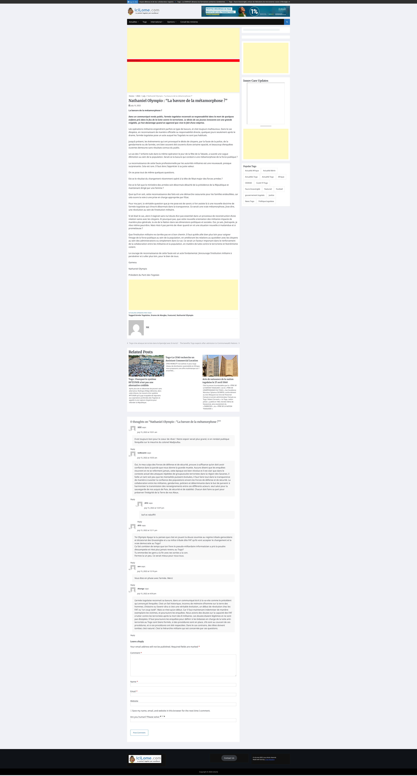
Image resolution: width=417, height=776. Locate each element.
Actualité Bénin (269, 170)
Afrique (281, 177)
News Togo (249, 201)
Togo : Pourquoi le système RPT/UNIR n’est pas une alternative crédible (142, 382)
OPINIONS (140, 313)
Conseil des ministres (189, 22)
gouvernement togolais (254, 195)
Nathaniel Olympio (185, 315)
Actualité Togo (268, 177)
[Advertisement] (183, 43)
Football (279, 189)
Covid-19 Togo (262, 183)
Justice (271, 195)
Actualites (133, 22)
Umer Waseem (270, 759)
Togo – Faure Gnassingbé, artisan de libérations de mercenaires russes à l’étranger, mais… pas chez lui (241, 2)
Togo (145, 22)
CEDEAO (248, 183)
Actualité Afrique (252, 170)
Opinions (171, 22)
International (156, 22)
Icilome (215, 772)
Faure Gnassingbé (252, 189)
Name (134, 681)
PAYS (145, 313)
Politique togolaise (266, 201)
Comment (136, 652)
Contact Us (229, 758)
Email (133, 691)
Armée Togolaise (142, 315)
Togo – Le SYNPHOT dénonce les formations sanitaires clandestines (178, 2)
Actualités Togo (251, 177)
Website (134, 701)
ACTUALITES (132, 313)
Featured (172, 315)
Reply (133, 449)
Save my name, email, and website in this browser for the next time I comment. (171, 710)
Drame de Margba (159, 315)
